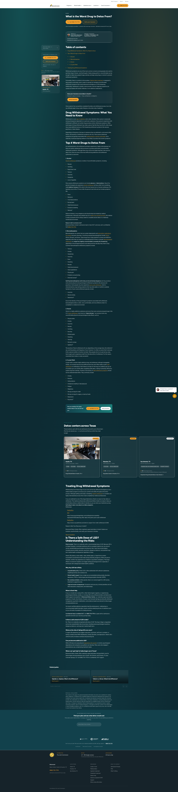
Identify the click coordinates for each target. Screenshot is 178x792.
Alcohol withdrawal (71, 161)
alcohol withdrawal (89, 185)
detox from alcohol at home (98, 215)
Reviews (126, 1)
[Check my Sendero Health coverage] (94, 739)
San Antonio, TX (73, 771)
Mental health (77, 5)
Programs (69, 5)
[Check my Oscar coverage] (78, 729)
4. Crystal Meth (74, 64)
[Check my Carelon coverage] (110, 729)
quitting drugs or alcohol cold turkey (96, 136)
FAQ (112, 768)
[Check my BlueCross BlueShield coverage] (100, 734)
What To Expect (114, 1)
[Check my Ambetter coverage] (121, 729)
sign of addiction (80, 119)
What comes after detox (96, 782)
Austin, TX (72, 766)
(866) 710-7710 (123, 5)
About (121, 1)
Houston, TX (73, 768)
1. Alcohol (72, 56)
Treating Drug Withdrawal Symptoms (77, 67)
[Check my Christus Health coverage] (73, 739)
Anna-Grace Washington (76, 35)
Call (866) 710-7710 (75, 22)
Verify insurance (105, 408)
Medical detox (93, 768)
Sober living (93, 775)
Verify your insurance (89, 22)
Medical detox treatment (96, 80)
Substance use (87, 5)
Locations (95, 5)
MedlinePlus (70, 510)
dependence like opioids (90, 643)
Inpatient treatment (95, 771)
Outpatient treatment (95, 773)
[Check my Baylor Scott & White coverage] (84, 739)
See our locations (70, 534)
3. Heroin (72, 62)
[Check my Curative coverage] (100, 729)
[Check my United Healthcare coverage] (89, 734)
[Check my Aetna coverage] (121, 734)
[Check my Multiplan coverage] (67, 734)
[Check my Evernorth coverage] (67, 729)
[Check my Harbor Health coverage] (57, 729)
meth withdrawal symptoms (100, 370)
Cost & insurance (105, 5)
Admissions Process (115, 766)
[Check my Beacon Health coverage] (110, 734)
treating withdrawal (97, 493)
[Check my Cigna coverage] (78, 734)
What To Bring (114, 771)
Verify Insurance (73, 99)
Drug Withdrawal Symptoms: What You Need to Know (82, 50)
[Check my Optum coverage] (89, 729)
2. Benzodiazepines (75, 59)
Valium (107, 235)
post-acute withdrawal (95, 285)
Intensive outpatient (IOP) (96, 777)
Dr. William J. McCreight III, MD (91, 35)
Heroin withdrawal (73, 313)
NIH (68, 513)
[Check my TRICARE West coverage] (105, 739)
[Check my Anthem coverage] (57, 734)
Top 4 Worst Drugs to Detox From (76, 53)
